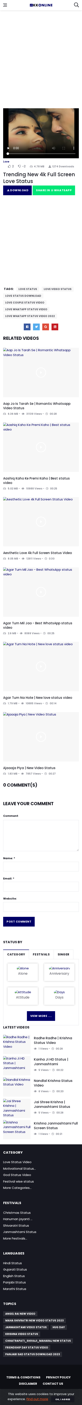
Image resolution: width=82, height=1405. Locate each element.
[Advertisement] (41, 56)
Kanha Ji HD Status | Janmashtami (51, 1061)
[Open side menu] (5, 5)
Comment (10, 816)
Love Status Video (17, 1162)
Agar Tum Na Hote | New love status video (37, 697)
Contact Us (53, 1384)
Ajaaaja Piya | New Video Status (29, 768)
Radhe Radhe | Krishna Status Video (53, 1040)
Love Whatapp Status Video (26, 309)
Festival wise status (18, 1181)
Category (16, 954)
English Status (14, 1276)
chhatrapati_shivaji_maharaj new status (38, 1341)
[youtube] (55, 327)
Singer (63, 954)
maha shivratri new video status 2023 (34, 1320)
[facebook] (27, 327)
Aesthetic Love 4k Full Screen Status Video (37, 553)
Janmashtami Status (19, 1232)
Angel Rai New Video (20, 1314)
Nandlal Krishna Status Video (53, 1083)
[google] (45, 327)
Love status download (23, 296)
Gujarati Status (15, 1269)
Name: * (9, 858)
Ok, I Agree (62, 1399)
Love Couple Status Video (24, 302)
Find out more (37, 1399)
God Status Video (17, 1175)
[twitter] (36, 327)
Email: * (8, 879)
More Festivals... (15, 1238)
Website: (10, 899)
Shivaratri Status (16, 1225)
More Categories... (17, 1188)
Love (6, 161)
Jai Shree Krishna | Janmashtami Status (52, 1104)
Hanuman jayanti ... (17, 1219)
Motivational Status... (19, 1168)
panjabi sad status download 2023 (32, 1354)
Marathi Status (14, 1289)
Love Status (28, 289)
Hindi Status (12, 1263)
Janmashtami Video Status (26, 1327)
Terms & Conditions (23, 1377)
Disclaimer (28, 1384)
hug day (59, 1327)
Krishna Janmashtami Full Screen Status (56, 1125)
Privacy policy (58, 1377)
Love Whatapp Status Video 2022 (30, 316)
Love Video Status (57, 289)
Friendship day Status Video (26, 1347)
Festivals (41, 954)
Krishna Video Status (21, 1334)
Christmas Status (17, 1212)
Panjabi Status (14, 1282)
